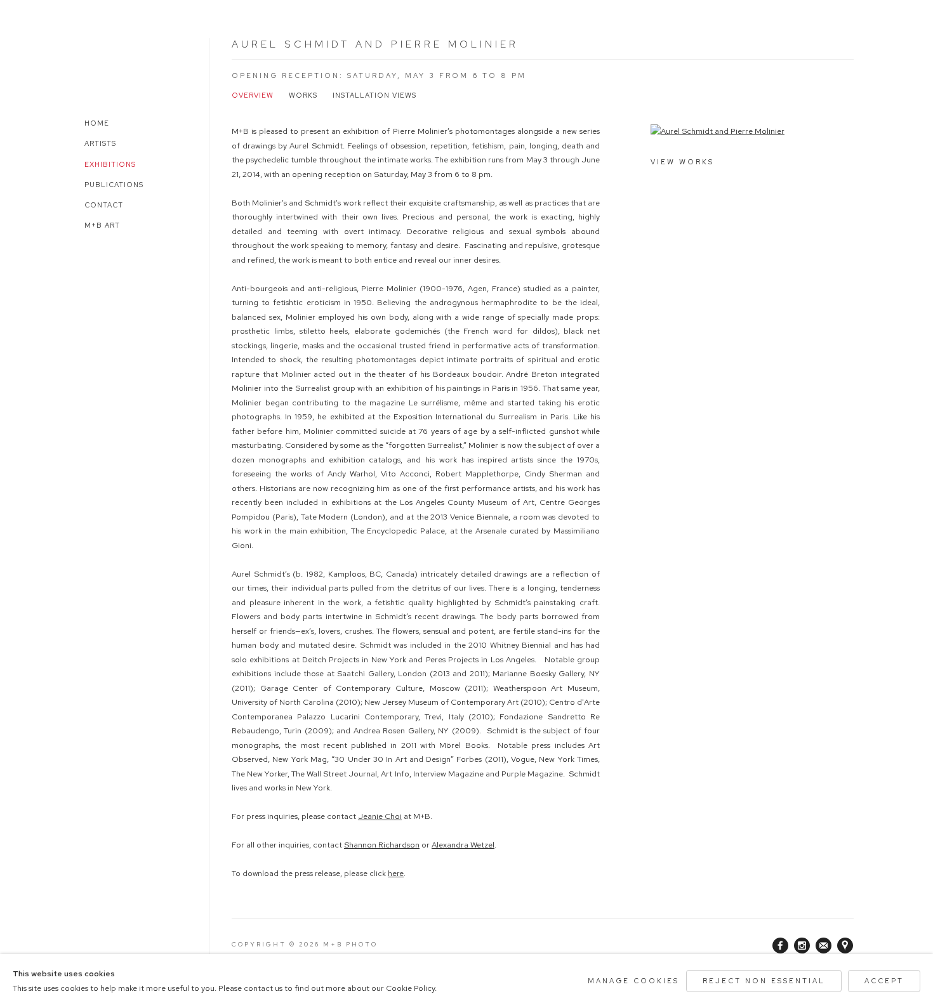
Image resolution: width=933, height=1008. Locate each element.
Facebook (780, 946)
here (396, 873)
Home (96, 123)
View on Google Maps (845, 946)
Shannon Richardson (382, 844)
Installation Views (374, 95)
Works (303, 95)
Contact (103, 204)
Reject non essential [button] (764, 980)
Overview (253, 95)
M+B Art (102, 225)
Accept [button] (884, 980)
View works (682, 161)
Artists (100, 143)
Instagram (802, 946)
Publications (113, 184)
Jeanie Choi (380, 816)
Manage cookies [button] (633, 980)
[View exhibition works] (752, 131)
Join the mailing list (824, 946)
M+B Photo (111, 62)
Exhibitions (110, 164)
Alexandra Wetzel (463, 844)
